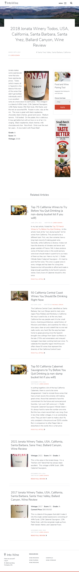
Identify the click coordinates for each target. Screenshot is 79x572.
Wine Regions (34, 562)
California (67, 52)
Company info (8, 565)
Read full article (37, 279)
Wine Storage (51, 560)
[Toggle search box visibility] (71, 3)
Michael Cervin (57, 304)
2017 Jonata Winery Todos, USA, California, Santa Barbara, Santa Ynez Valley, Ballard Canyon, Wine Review (37, 496)
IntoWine (12, 3)
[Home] (5, 2)
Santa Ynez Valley (44, 52)
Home (8, 11)
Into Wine (13, 555)
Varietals (49, 558)
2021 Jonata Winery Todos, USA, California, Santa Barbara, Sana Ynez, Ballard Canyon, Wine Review (37, 445)
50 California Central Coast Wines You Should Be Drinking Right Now (49, 296)
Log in (6, 560)
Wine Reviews (34, 558)
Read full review (38, 479)
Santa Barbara (57, 52)
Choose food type (60, 98)
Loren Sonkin (15, 55)
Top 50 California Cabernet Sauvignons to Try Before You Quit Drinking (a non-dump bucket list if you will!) (48, 372)
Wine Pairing (33, 560)
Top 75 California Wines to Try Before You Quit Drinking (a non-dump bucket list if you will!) (49, 212)
